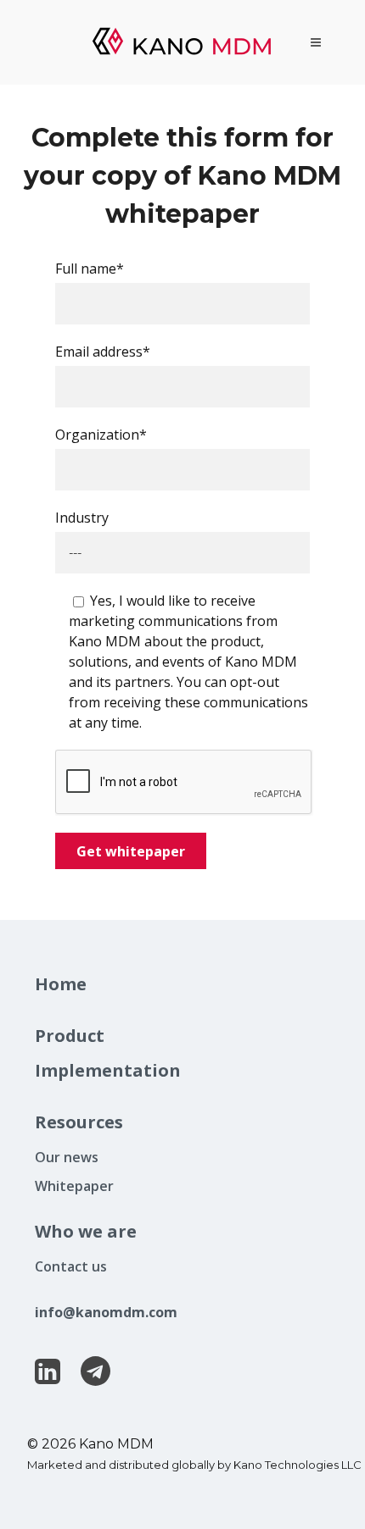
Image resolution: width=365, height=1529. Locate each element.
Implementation (108, 1070)
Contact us (71, 1266)
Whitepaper (74, 1186)
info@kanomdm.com (106, 1312)
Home (61, 983)
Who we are (86, 1231)
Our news (66, 1157)
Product (69, 1035)
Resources (79, 1122)
